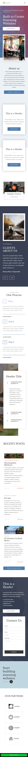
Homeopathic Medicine (10, 464)
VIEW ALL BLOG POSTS (14, 568)
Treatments (7, 495)
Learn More (11, 28)
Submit (14, 652)
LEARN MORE (14, 129)
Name (6, 626)
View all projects (14, 92)
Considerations (8, 460)
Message (7, 638)
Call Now (15, 755)
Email (6, 632)
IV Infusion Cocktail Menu (13, 539)
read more (19, 488)
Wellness (16, 460)
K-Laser (7, 498)
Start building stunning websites (9, 673)
